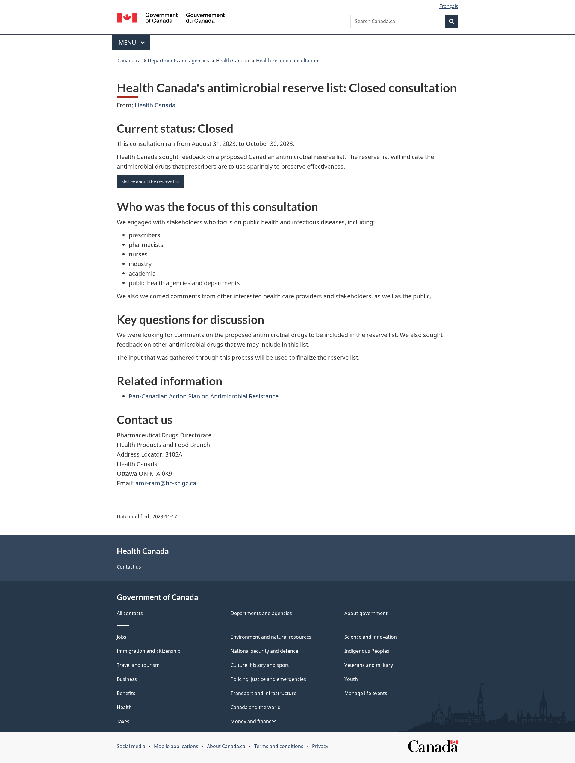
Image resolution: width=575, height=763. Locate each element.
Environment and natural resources (271, 637)
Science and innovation (370, 637)
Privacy (320, 746)
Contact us (129, 566)
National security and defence (264, 651)
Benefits (126, 693)
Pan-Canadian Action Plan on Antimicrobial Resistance (204, 396)
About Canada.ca (226, 746)
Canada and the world (256, 707)
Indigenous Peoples (366, 651)
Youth (351, 679)
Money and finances (253, 721)
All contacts (130, 613)
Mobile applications (176, 746)
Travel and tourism (138, 665)
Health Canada (232, 60)
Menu (128, 42)
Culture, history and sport (260, 665)
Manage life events (365, 693)
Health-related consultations (288, 60)
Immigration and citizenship (149, 651)
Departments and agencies (178, 60)
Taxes (123, 721)
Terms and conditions (278, 746)
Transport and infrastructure (263, 693)
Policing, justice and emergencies (268, 679)
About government (366, 613)
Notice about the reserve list (150, 181)
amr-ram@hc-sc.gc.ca (165, 483)
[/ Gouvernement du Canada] (171, 19)
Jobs (121, 637)
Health (124, 707)
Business (127, 679)
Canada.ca (129, 60)
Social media (131, 746)
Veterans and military (368, 665)
